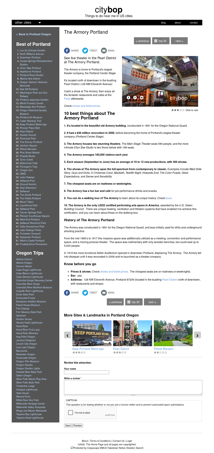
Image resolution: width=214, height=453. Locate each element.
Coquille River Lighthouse (29, 290)
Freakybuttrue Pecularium (33, 244)
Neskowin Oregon (25, 354)
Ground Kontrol (28, 184)
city (109, 9)
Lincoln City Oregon (26, 343)
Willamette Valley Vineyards (30, 407)
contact (194, 22)
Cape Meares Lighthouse (29, 276)
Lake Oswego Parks (30, 230)
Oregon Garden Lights (28, 368)
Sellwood (24, 191)
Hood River (22, 326)
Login (129, 440)
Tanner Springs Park (31, 212)
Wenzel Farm (23, 396)
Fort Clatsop (22, 308)
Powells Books (27, 156)
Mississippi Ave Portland (32, 106)
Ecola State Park (25, 294)
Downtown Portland (30, 57)
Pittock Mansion (163, 349)
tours (169, 198)
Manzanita (21, 350)
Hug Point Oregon (25, 336)
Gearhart (21, 315)
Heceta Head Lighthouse (29, 322)
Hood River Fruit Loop (28, 329)
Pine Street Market (30, 152)
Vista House (22, 393)
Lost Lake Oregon (25, 347)
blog (163, 22)
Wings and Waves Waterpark (31, 410)
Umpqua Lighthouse (27, 389)
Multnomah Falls (28, 163)
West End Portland (30, 219)
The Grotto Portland (30, 194)
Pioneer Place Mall (30, 127)
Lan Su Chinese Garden (32, 50)
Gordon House (24, 319)
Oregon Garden (24, 364)
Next (179, 41)
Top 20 (162, 41)
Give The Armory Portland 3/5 (178, 110)
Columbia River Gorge (28, 283)
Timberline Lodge (25, 386)
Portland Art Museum (31, 117)
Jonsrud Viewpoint (26, 340)
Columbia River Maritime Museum (34, 287)
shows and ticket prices (86, 106)
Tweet (93, 50)
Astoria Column (24, 259)
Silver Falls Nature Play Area (31, 379)
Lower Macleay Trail (30, 120)
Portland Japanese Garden (34, 99)
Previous (142, 41)
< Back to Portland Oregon (33, 34)
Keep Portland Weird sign (88, 349)
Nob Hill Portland (29, 89)
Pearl (67, 98)
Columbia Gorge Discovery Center (34, 280)
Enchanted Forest (25, 298)
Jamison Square (28, 145)
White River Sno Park (27, 400)
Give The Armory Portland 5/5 (183, 110)
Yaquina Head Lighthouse (29, 417)
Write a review (72, 378)
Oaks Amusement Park (32, 226)
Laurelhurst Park (28, 205)
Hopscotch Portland (30, 237)
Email (111, 50)
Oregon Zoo (26, 170)
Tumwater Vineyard (30, 233)
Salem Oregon (24, 375)
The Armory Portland (31, 142)
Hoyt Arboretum (28, 187)
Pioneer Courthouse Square (34, 216)
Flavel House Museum (28, 305)
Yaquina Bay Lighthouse (29, 414)
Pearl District (169, 279)
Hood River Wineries (27, 333)
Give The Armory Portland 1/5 (172, 110)
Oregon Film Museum (27, 361)
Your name (70, 368)
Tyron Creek (26, 159)
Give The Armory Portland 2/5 (175, 110)
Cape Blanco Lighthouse (29, 273)
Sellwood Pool (27, 180)
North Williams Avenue (32, 54)
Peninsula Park (28, 138)
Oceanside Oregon (26, 357)
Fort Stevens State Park (28, 312)
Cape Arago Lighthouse (28, 269)
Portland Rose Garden (32, 75)
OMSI (23, 173)
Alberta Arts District (30, 78)
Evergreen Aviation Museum (31, 301)
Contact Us (118, 440)
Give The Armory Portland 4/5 (180, 110)
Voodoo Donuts (28, 135)
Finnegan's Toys (28, 166)
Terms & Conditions (100, 440)
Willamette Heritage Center (30, 403)
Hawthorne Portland (30, 71)
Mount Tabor (26, 201)
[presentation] (67, 335)
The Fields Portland (30, 198)
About (85, 440)
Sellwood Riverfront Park (33, 223)
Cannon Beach (24, 266)
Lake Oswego (27, 177)
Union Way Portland (30, 68)
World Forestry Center (31, 103)
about (178, 22)
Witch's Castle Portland (32, 240)
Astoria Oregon (24, 262)
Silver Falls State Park (27, 382)
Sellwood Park (27, 208)
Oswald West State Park (29, 372)
